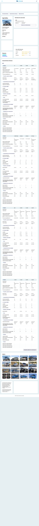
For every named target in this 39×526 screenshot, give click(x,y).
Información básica (5, 13)
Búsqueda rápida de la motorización (30, 349)
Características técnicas (14, 13)
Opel (3, 18)
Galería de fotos (21, 13)
